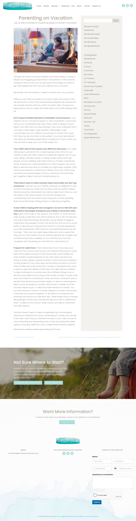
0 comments (71, 23)
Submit (97, 502)
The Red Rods (90, 42)
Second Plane (90, 114)
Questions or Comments (102, 475)
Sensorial (88, 118)
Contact (87, 6)
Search (115, 21)
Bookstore (65, 6)
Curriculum (88, 70)
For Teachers (89, 82)
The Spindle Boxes (92, 46)
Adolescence (89, 58)
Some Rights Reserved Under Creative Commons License (77, 516)
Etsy (73, 6)
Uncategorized (90, 133)
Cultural (87, 66)
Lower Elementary (92, 94)
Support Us (96, 6)
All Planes (30, 23)
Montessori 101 (53, 383)
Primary (87, 110)
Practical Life (89, 106)
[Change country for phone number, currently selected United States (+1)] (116, 468)
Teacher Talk (89, 122)
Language (88, 90)
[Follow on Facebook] (123, 5)
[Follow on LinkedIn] (131, 5)
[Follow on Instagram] (127, 5)
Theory (87, 126)
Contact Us (67, 422)
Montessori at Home (55, 23)
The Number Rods (92, 34)
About (79, 6)
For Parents (40, 23)
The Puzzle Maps (91, 38)
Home (39, 6)
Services (54, 6)
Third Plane (89, 129)
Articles (46, 6)
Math (86, 98)
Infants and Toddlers (93, 86)
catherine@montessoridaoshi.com (23, 453)
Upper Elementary (92, 137)
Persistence (89, 30)
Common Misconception (28, 383)
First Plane (88, 74)
